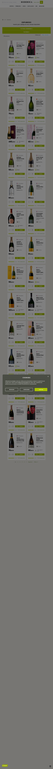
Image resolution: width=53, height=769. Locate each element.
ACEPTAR (41, 389)
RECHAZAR (11, 389)
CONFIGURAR (26, 389)
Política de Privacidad (23, 382)
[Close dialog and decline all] (48, 376)
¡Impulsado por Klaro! (44, 392)
